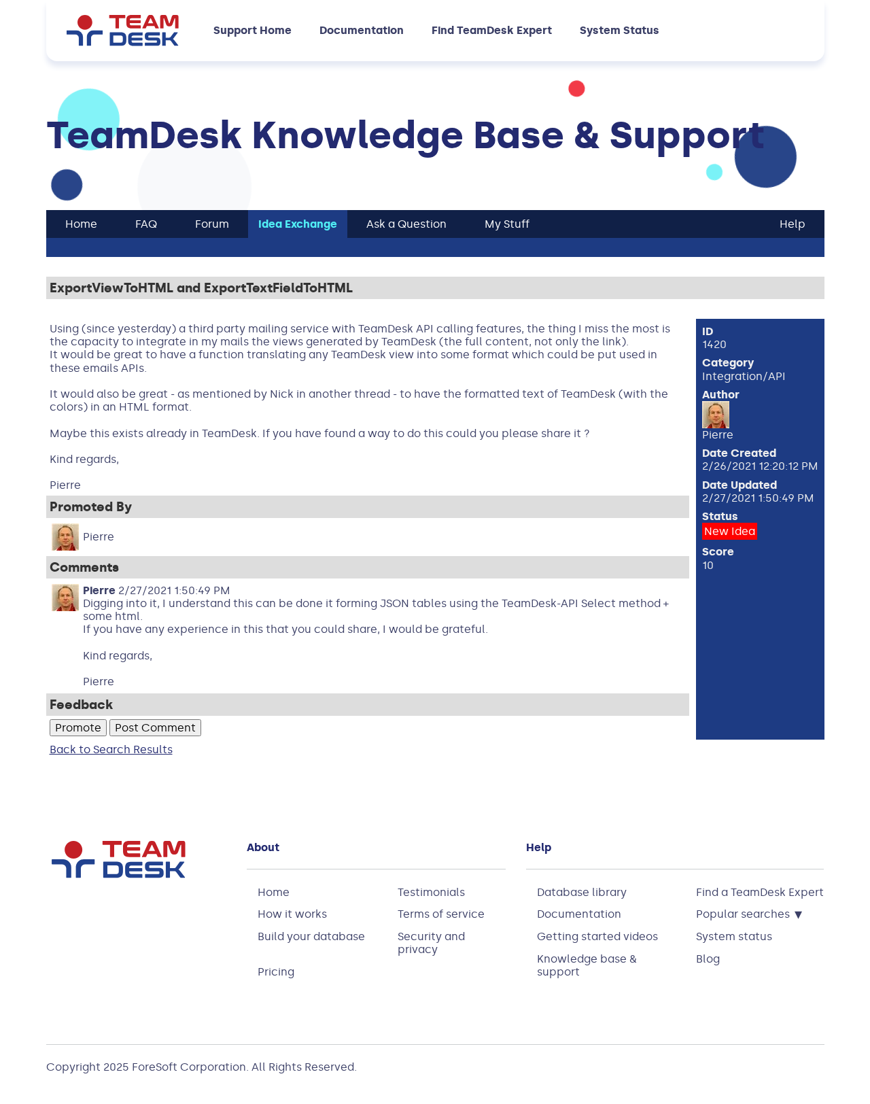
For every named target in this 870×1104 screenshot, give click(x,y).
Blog (708, 958)
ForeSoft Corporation (189, 1066)
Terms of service (441, 914)
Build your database (311, 936)
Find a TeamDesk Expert (760, 892)
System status (734, 936)
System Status (619, 30)
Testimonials (431, 892)
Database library (582, 892)
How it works (292, 914)
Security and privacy (431, 943)
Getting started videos (597, 936)
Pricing (276, 971)
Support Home (252, 30)
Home (274, 892)
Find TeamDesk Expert (492, 30)
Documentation (361, 30)
